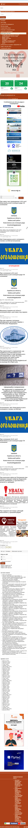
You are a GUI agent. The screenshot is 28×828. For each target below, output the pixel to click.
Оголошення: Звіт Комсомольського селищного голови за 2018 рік (13, 408)
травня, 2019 (5, 673)
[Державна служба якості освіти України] (14, 146)
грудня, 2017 (5, 693)
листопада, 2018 (6, 680)
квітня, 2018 (5, 688)
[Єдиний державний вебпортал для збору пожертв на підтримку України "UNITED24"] (14, 158)
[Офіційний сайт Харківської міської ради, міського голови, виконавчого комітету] (14, 110)
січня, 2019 (5, 678)
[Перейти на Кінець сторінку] (10, 547)
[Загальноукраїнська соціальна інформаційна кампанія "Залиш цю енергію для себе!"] (14, 190)
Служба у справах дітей (8, 40)
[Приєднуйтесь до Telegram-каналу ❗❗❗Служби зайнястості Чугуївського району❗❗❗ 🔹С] (14, 178)
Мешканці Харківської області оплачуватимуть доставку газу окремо (13, 311)
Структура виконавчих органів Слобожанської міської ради (10, 35)
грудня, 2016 (5, 707)
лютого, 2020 (6, 663)
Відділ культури (6, 38)
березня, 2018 (6, 690)
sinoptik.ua (15, 98)
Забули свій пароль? (6, 567)
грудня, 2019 (5, 665)
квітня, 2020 (5, 660)
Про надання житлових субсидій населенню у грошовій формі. (11, 511)
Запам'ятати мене (6, 561)
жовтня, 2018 (6, 681)
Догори (26, 826)
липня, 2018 (5, 685)
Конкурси (4, 39)
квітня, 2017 (5, 702)
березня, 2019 (6, 676)
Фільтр (21, 198)
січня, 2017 (5, 706)
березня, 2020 (6, 662)
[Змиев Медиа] (14, 131)
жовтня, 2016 (6, 710)
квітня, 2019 (5, 674)
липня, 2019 (5, 671)
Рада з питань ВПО (6, 46)
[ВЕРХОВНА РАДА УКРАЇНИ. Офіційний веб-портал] (14, 118)
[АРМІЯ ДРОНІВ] (14, 166)
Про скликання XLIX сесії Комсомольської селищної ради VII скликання (12, 440)
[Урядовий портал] (14, 121)
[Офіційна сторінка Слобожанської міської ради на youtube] (21, 106)
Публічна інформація (6, 31)
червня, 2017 (5, 700)
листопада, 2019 (6, 666)
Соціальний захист (6, 48)
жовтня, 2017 (6, 695)
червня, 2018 (5, 686)
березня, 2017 (6, 704)
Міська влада (4, 26)
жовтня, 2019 (6, 667)
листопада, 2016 (6, 708)
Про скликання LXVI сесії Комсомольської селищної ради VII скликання (12, 274)
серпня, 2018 (5, 684)
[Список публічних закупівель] (14, 151)
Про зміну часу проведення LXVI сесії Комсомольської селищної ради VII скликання (13, 203)
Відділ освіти (5, 37)
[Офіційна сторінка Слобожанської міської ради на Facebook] (7, 106)
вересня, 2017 (6, 697)
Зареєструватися (6, 565)
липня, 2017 (5, 699)
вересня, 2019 (6, 669)
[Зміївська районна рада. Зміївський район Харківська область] (14, 128)
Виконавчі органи (5, 33)
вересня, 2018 (6, 683)
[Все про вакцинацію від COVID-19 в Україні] (14, 141)
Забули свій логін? (6, 566)
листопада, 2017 (6, 694)
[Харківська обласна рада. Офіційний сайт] (14, 124)
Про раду (3, 22)
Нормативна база (6, 28)
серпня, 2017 (5, 698)
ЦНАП (3, 43)
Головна (3, 20)
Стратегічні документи (7, 24)
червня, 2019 (5, 672)
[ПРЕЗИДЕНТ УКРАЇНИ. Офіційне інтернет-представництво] (14, 115)
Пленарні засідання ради (8, 29)
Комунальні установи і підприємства (11, 44)
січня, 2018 (5, 692)
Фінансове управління (8, 42)
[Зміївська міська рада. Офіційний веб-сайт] (14, 113)
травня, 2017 (5, 701)
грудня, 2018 (5, 679)
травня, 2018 (5, 687)
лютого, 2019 (6, 677)
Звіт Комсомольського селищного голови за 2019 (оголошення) (12, 240)
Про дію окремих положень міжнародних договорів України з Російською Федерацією (12, 322)
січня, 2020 (5, 664)
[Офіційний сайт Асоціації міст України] (14, 134)
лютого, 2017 (6, 705)
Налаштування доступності (8, 11)
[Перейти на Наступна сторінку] (7, 547)
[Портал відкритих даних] (14, 138)
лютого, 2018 (6, 691)
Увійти (2, 563)
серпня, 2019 (5, 670)
